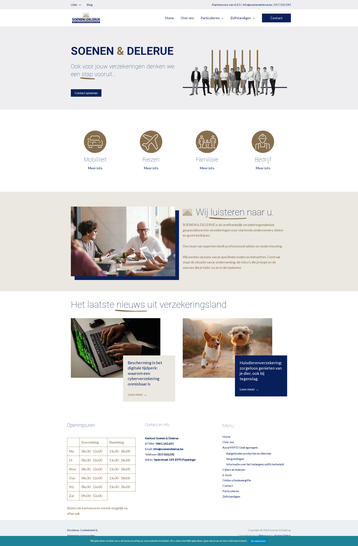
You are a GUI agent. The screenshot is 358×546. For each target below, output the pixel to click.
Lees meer (137, 394)
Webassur (264, 535)
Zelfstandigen (231, 496)
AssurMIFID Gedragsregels (240, 447)
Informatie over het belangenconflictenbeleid (255, 464)
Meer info (95, 168)
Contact (227, 485)
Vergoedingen (235, 458)
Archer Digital (282, 535)
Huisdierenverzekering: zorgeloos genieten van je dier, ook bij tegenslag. (261, 370)
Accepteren (258, 540)
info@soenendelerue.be (257, 4)
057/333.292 (282, 4)
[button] (79, 4)
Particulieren (230, 491)
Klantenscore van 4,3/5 (226, 4)
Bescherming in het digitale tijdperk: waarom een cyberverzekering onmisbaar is (145, 373)
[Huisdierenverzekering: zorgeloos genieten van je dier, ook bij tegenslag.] (227, 348)
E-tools (227, 475)
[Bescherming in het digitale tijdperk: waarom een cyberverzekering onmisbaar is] (115, 348)
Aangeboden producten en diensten (248, 453)
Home (226, 436)
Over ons (228, 442)
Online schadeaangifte (236, 480)
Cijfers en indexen (233, 469)
